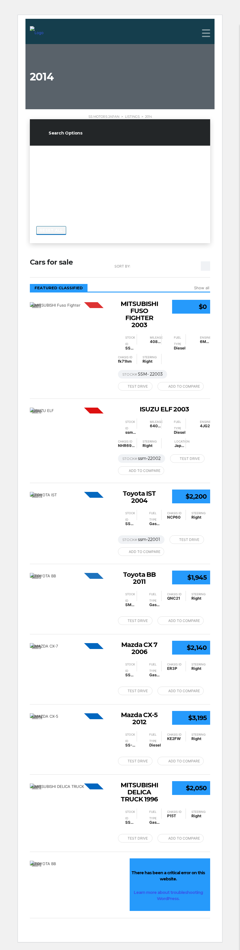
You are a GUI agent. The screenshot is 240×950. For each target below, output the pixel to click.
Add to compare (184, 386)
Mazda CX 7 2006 (139, 648)
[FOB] (71, 495)
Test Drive (138, 386)
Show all (201, 287)
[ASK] (71, 305)
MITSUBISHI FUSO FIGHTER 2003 (139, 314)
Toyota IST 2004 (139, 497)
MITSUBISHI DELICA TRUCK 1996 (139, 792)
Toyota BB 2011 (139, 578)
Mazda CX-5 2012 (139, 719)
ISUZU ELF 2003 (164, 409)
